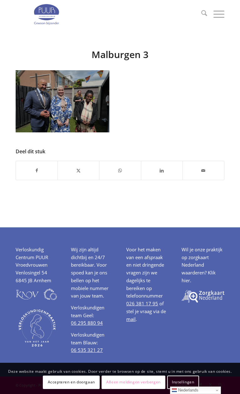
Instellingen (183, 382)
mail (131, 319)
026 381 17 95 (142, 303)
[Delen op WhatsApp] (120, 170)
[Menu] (215, 14)
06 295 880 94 (87, 323)
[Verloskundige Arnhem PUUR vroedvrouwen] (46, 14)
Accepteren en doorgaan (71, 382)
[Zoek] (201, 14)
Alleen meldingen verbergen (133, 382)
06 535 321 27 (87, 350)
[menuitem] (201, 14)
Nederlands (187, 390)
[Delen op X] (78, 170)
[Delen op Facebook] (37, 170)
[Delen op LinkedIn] (161, 170)
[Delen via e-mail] (203, 170)
